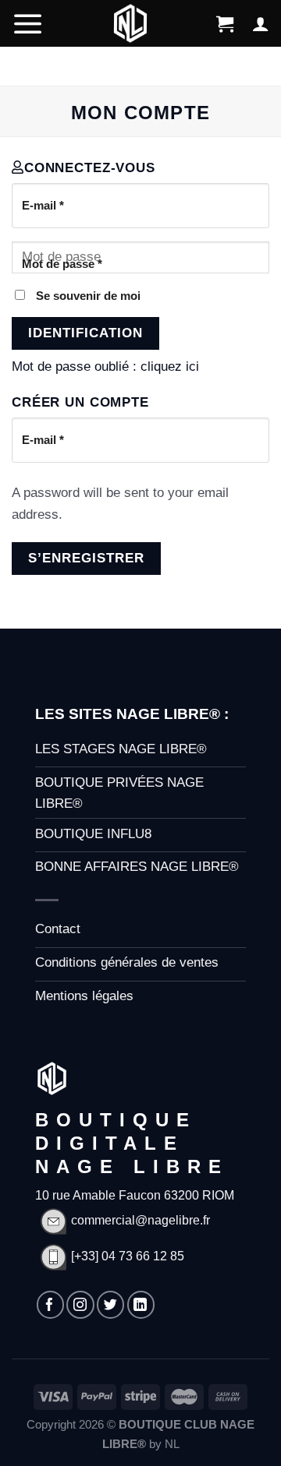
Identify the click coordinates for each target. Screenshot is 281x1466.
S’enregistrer (86, 558)
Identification (85, 333)
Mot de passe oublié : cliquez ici (105, 366)
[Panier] (224, 23)
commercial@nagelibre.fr (140, 1220)
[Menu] (28, 23)
